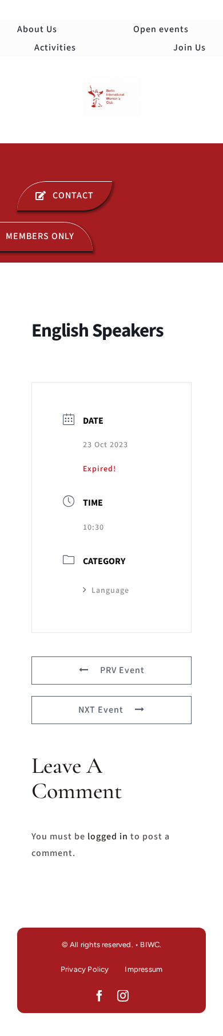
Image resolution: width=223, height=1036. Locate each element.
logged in (107, 836)
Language (110, 590)
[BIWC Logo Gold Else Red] (111, 81)
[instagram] (123, 996)
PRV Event (122, 670)
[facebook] (100, 996)
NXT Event (101, 709)
